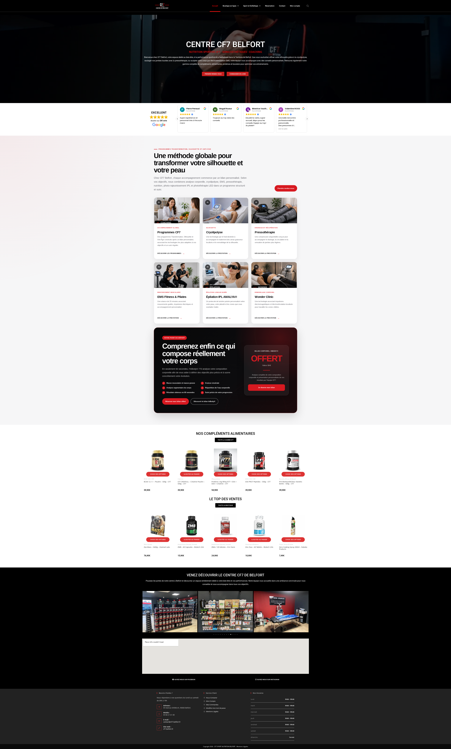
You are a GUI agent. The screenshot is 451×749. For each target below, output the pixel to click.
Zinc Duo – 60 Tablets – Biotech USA (259, 547)
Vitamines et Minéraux (252, 544)
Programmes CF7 (177, 228)
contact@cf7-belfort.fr (172, 722)
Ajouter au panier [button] (192, 474)
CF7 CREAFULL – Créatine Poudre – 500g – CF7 (191, 483)
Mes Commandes (212, 705)
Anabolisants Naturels (184, 544)
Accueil (215, 6)
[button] (307, 6)
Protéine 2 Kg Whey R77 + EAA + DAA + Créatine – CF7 (224, 483)
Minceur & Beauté (290, 479)
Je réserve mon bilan (266, 387)
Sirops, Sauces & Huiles (286, 544)
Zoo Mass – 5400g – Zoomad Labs (157, 547)
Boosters (281, 479)
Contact (282, 6)
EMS (177, 293)
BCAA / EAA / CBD (149, 479)
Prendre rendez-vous (286, 188)
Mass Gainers (148, 544)
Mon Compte (210, 701)
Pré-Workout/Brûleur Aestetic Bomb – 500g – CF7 (290, 483)
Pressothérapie (274, 228)
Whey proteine (216, 479)
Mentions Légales (212, 711)
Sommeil (194, 544)
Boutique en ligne (229, 6)
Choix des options (158, 474)
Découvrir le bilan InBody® (204, 401)
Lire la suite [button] (282, 129)
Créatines (180, 479)
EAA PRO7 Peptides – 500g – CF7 (257, 482)
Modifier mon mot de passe (216, 708)
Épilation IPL (225, 293)
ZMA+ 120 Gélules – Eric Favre (223, 547)
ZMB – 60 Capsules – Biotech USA (191, 547)
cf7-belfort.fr (168, 729)
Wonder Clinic (274, 293)
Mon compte (295, 6)
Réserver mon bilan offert (175, 401)
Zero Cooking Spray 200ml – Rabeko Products (293, 548)
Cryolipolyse (225, 228)
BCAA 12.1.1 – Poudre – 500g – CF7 (157, 482)
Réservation (269, 6)
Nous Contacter (211, 698)
